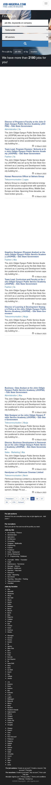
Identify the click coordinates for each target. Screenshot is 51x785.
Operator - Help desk (14, 570)
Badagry (10, 606)
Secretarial (11, 577)
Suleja (9, 749)
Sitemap (21, 779)
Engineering (11, 545)
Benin (9, 613)
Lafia (9, 695)
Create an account (24, 768)
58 (7, 502)
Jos (8, 682)
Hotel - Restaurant (13, 552)
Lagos (9, 697)
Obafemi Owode (12, 710)
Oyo (8, 734)
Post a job (42, 772)
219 (14, 502)
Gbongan (10, 635)
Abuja (9, 595)
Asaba (9, 602)
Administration (12, 535)
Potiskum (10, 739)
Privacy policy (25, 776)
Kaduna (10, 684)
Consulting (10, 541)
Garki (9, 628)
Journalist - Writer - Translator (17, 560)
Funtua (9, 625)
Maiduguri (10, 699)
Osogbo (10, 725)
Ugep (9, 752)
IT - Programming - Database (17, 556)
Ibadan (9, 642)
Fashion (10, 547)
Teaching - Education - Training (17, 579)
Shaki (9, 745)
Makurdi (10, 701)
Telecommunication (13, 581)
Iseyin (9, 672)
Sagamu (10, 741)
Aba (8, 589)
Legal (9, 562)
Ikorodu (10, 657)
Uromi (9, 756)
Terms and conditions (39, 776)
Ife (8, 644)
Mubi (9, 705)
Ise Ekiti (10, 670)
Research (10, 572)
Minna (9, 703)
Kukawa (10, 692)
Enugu (9, 621)
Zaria (9, 764)
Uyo (8, 758)
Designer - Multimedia (14, 543)
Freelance (10, 550)
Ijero (8, 650)
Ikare (9, 653)
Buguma (10, 617)
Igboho (9, 646)
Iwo (8, 674)
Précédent (9, 498)
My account (34, 772)
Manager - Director (13, 566)
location (34, 51)
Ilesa (9, 665)
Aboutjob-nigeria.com (12, 776)
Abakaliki (10, 591)
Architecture (11, 539)
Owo (9, 732)
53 (23, 498)
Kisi (8, 690)
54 (28, 498)
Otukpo (9, 728)
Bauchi (9, 610)
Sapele (9, 743)
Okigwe (10, 716)
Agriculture (11, 537)
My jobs (25, 774)
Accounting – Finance (14, 532)
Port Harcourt (11, 737)
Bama (9, 608)
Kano (9, 686)
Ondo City (10, 720)
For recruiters (10, 524)
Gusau (9, 640)
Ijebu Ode (10, 648)
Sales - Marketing (13, 575)
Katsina (9, 688)
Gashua (10, 630)
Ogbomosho (11, 712)
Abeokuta (10, 593)
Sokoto (9, 747)
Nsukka (10, 707)
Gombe (9, 638)
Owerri (9, 730)
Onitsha (10, 722)
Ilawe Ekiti (10, 663)
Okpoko (10, 718)
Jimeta (9, 678)
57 (42, 498)
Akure (9, 600)
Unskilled (10, 583)
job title (18, 51)
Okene (9, 714)
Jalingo (9, 676)
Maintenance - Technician (15, 564)
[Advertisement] (25, 93)
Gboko (9, 632)
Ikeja (9, 655)
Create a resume (37, 768)
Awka (9, 604)
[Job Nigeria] (16, 5)
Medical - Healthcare (14, 568)
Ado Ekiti (10, 598)
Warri (9, 760)
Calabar (10, 619)
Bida (8, 615)
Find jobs (29, 770)
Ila (8, 661)
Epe (8, 623)
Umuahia (10, 754)
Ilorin (9, 668)
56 (37, 498)
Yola (8, 762)
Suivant (21, 502)
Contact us (29, 779)
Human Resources (13, 554)
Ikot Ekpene (11, 659)
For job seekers (11, 513)
